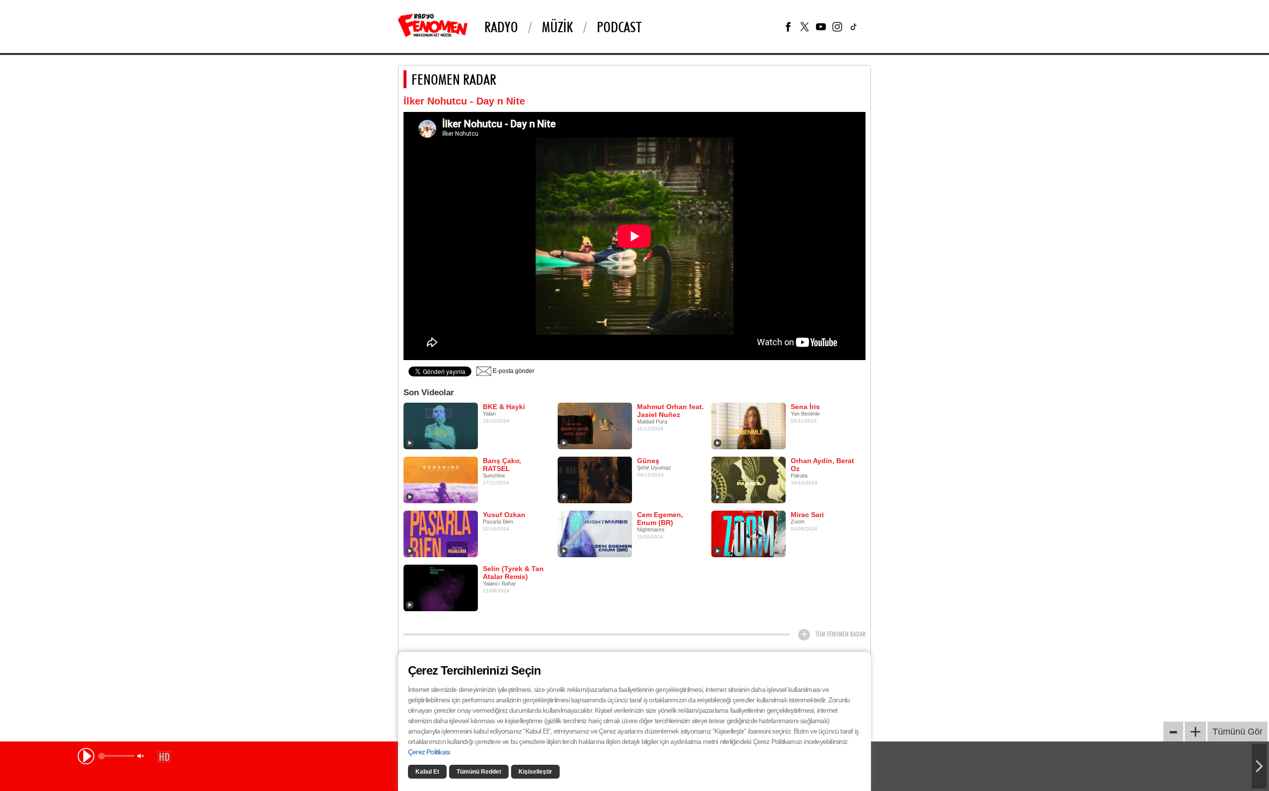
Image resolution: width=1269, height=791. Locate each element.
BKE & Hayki (504, 407)
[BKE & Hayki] (441, 425)
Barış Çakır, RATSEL (502, 465)
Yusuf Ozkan (504, 515)
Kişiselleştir (535, 771)
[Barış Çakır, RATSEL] (441, 479)
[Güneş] (595, 479)
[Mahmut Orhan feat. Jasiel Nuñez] (595, 425)
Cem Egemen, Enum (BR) (660, 519)
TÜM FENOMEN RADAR (840, 634)
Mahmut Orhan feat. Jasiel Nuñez (670, 411)
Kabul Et (427, 771)
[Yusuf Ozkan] (441, 533)
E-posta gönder (512, 371)
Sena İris (805, 407)
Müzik (557, 27)
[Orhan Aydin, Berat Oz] (748, 479)
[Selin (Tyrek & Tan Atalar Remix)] (441, 587)
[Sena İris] (748, 425)
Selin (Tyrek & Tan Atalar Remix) (513, 572)
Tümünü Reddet (479, 771)
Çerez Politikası (429, 752)
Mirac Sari (807, 515)
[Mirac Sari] (748, 533)
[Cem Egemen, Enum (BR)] (595, 533)
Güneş (648, 461)
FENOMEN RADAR (453, 79)
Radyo (501, 27)
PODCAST (619, 27)
